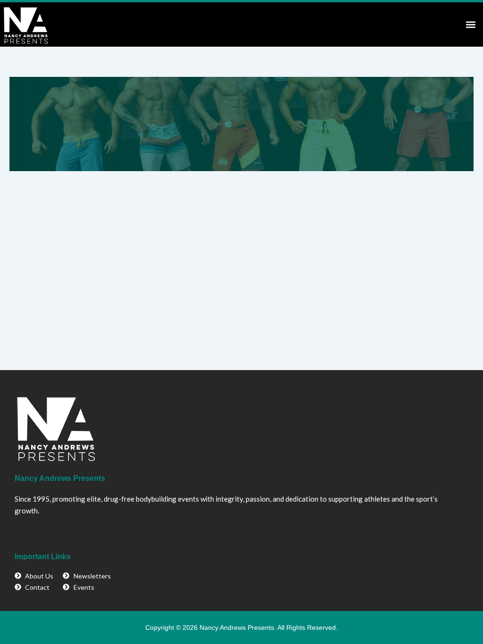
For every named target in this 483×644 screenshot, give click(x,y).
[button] (470, 24)
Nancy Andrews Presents (60, 478)
